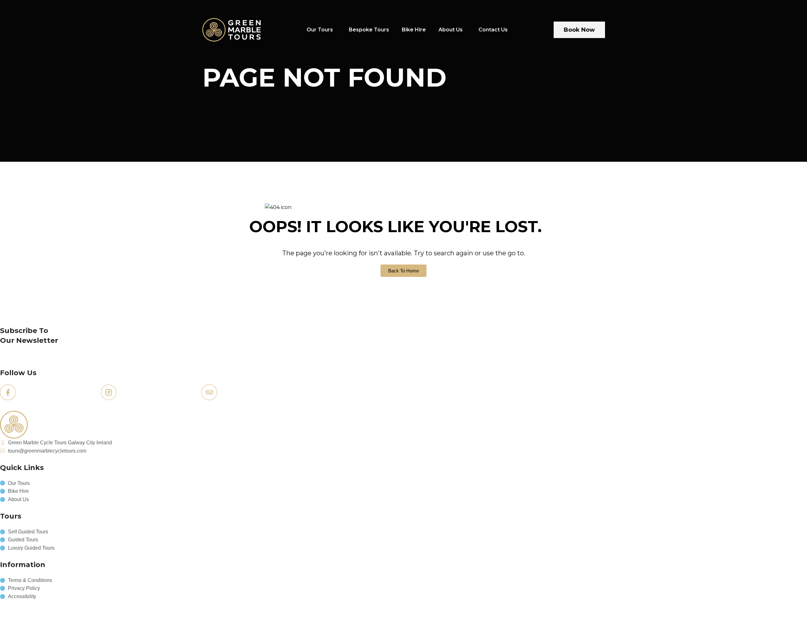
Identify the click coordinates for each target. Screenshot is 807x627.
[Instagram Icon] (109, 392)
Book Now (579, 29)
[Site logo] (231, 29)
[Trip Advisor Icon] (209, 392)
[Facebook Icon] (8, 392)
